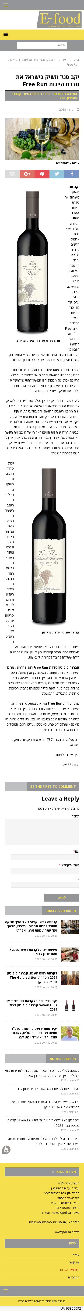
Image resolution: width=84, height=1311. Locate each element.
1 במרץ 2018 (67, 109)
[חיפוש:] (42, 45)
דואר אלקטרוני (70, 865)
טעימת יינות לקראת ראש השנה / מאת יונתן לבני (33, 951)
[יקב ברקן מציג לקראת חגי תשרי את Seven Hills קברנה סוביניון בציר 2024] (70, 1006)
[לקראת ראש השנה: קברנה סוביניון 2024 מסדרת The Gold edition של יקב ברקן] (70, 978)
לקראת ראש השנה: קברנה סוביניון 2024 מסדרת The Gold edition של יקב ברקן (32, 977)
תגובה (75, 816)
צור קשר (74, 1262)
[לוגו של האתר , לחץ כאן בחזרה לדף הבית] (42, 27)
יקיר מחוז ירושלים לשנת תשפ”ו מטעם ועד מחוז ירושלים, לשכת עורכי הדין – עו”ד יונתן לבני (34, 1032)
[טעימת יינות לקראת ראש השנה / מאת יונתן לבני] (70, 955)
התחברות (73, 1277)
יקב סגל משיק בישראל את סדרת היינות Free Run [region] (43, 62)
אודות (76, 1255)
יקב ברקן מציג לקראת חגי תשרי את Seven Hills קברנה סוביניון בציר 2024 (31, 1005)
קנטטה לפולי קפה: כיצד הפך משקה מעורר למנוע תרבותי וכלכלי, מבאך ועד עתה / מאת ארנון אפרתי (31, 926)
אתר (76, 878)
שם (77, 851)
